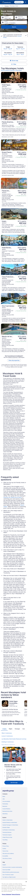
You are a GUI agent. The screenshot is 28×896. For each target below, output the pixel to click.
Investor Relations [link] (6, 808)
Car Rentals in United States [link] (8, 829)
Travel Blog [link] (4, 839)
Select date (7, 18)
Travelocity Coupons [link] (7, 834)
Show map (15, 60)
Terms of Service (16, 894)
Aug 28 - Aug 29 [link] (8, 48)
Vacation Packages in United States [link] (10, 825)
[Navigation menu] (25, 2)
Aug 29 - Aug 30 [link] (20, 48)
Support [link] (4, 864)
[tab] (4, 729)
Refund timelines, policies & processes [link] (10, 872)
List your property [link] (6, 801)
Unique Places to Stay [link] (7, 837)
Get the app (14, 782)
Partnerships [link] (5, 803)
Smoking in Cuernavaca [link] (8, 741)
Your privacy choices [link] (7, 858)
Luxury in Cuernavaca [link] (7, 736)
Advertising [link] (4, 813)
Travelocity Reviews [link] (6, 832)
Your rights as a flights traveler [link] (9, 877)
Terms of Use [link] (5, 851)
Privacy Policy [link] (5, 846)
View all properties (14, 360)
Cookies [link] (4, 848)
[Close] (26, 881)
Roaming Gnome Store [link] (7, 811)
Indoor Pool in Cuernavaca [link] (8, 744)
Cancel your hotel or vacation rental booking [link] (12, 867)
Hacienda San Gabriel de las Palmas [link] (12, 497)
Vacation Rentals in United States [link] (9, 822)
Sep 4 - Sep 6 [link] (20, 54)
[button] (14, 722)
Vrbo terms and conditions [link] (8, 853)
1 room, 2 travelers (9, 23)
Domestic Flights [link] (6, 827)
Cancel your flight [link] (6, 869)
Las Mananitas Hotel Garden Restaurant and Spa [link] (14, 739)
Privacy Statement (6, 894)
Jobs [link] (3, 798)
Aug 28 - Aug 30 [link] (8, 54)
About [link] (3, 796)
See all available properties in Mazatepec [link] (11, 70)
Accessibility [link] (5, 856)
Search (14, 27)
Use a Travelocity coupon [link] (8, 874)
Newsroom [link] (4, 806)
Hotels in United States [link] (7, 820)
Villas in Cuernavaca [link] (7, 733)
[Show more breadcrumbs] (2, 6)
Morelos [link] (7, 6)
